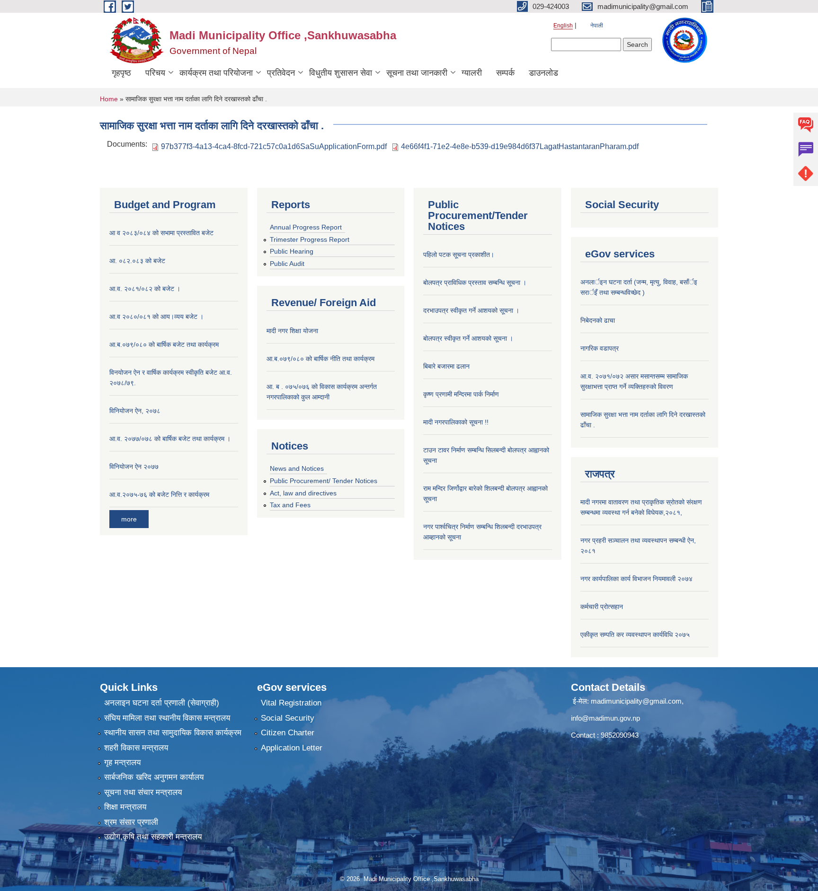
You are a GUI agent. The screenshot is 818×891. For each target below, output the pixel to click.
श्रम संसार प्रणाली (131, 822)
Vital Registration (291, 702)
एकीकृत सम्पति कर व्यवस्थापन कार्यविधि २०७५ (635, 634)
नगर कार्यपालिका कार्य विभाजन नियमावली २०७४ (636, 578)
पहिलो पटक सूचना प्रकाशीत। (458, 254)
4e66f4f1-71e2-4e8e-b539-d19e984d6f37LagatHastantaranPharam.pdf (520, 146)
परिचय (155, 73)
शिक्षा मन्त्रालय (125, 807)
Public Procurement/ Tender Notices (323, 481)
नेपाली (596, 25)
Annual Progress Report (306, 227)
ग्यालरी (472, 73)
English (563, 25)
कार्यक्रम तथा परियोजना (216, 73)
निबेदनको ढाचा (597, 320)
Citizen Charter (287, 732)
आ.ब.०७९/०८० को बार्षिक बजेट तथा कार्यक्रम (164, 344)
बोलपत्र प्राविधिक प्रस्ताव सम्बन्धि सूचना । (474, 282)
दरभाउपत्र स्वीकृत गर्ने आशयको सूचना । (471, 310)
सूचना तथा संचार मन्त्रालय (143, 792)
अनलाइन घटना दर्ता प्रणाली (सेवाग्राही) (161, 702)
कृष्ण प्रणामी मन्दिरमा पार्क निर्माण (461, 394)
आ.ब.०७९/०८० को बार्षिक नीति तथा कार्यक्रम (320, 358)
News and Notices (297, 468)
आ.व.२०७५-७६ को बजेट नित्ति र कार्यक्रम (159, 494)
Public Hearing (291, 251)
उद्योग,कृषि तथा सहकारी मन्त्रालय (153, 836)
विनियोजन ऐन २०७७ (134, 466)
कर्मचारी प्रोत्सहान (601, 606)
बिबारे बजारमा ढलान (446, 366)
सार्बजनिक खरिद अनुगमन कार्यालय (154, 777)
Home (109, 99)
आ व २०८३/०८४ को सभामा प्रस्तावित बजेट (161, 233)
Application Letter (291, 747)
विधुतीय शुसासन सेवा (340, 73)
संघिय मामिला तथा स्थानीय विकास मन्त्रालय (167, 718)
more (129, 519)
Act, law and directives (303, 493)
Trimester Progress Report (309, 239)
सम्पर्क (505, 73)
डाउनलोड (543, 73)
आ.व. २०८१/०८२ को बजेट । (144, 288)
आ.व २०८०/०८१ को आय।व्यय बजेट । (156, 316)
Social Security (287, 718)
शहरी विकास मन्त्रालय (136, 747)
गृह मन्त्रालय (122, 762)
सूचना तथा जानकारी (416, 73)
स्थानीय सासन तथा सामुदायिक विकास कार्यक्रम (172, 732)
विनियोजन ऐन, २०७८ (134, 411)
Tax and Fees (290, 505)
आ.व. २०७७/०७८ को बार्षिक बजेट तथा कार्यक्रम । (170, 438)
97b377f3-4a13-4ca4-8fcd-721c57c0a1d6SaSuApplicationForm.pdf (274, 146)
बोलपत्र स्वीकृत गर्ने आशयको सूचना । (468, 338)
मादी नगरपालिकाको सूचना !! (456, 422)
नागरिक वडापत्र (599, 348)
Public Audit (287, 263)
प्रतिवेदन (281, 73)
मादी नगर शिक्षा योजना (292, 331)
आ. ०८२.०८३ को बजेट (137, 261)
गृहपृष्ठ (121, 73)
